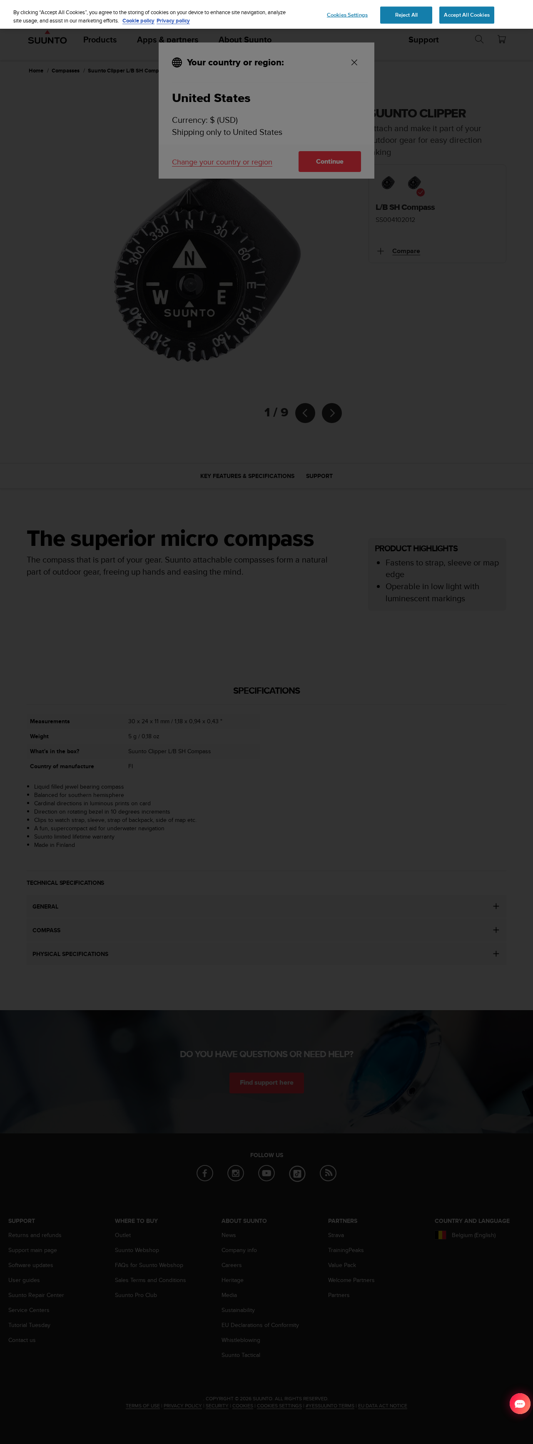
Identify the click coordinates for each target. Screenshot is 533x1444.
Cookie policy (138, 21)
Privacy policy (173, 21)
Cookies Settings (347, 14)
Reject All (406, 14)
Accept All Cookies (466, 14)
